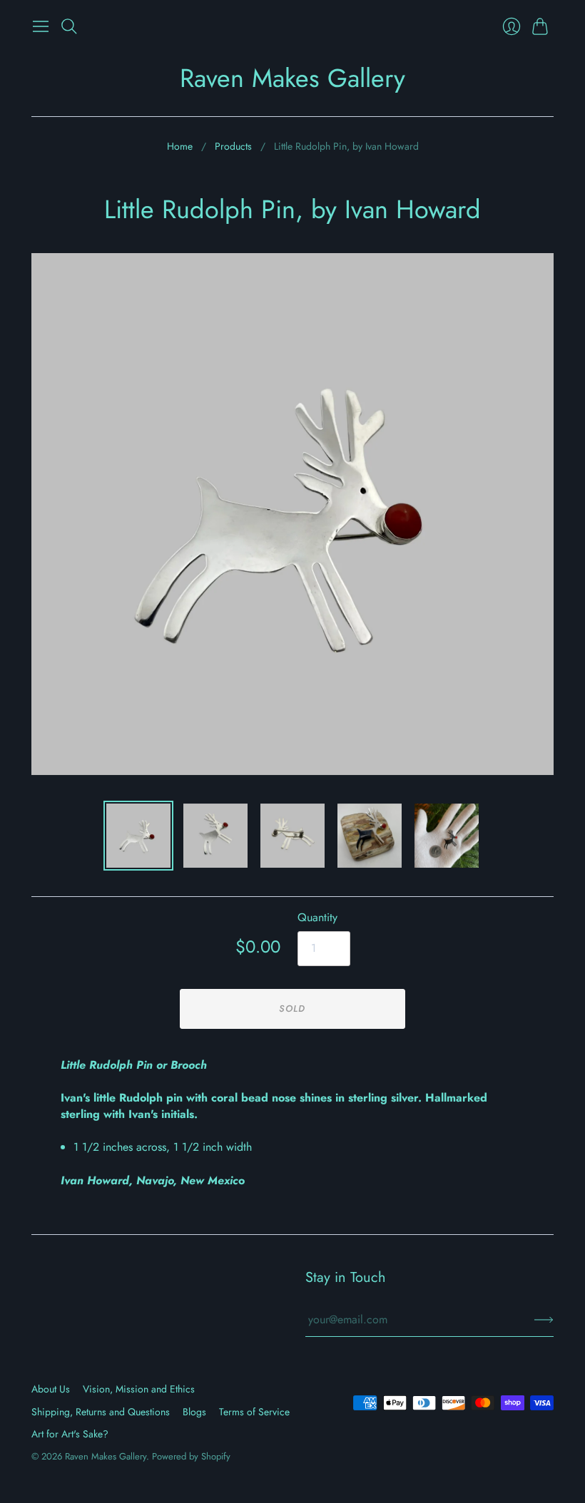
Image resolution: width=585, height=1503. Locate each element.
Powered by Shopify (191, 1456)
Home (180, 146)
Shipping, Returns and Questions (100, 1412)
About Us (50, 1389)
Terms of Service (254, 1412)
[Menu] (41, 26)
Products (233, 146)
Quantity (317, 917)
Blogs (194, 1412)
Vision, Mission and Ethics (139, 1389)
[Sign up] (544, 1319)
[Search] (69, 26)
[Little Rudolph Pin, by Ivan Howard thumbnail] (138, 836)
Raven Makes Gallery (292, 77)
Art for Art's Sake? (69, 1434)
